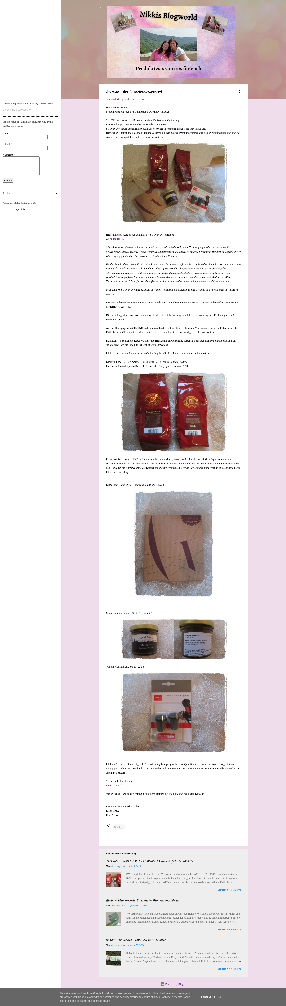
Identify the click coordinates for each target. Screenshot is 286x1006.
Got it (223, 997)
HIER (120, 238)
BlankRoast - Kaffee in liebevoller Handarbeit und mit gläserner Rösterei (149, 861)
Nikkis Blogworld (17, 46)
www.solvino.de (114, 785)
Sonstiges (119, 827)
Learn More (208, 997)
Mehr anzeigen (229, 890)
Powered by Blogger (176, 984)
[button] (239, 91)
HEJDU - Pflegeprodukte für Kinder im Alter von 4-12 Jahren (142, 901)
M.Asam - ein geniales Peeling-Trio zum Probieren (136, 940)
